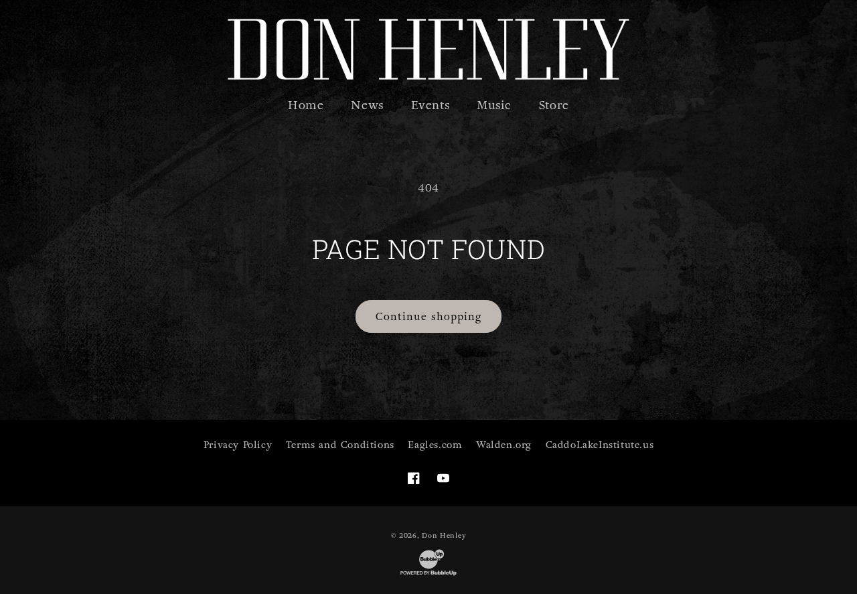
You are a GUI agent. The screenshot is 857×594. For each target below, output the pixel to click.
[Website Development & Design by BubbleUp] (428, 575)
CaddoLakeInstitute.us (600, 445)
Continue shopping (428, 316)
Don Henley (444, 535)
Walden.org (504, 445)
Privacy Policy (238, 445)
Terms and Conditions (340, 445)
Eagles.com (435, 445)
